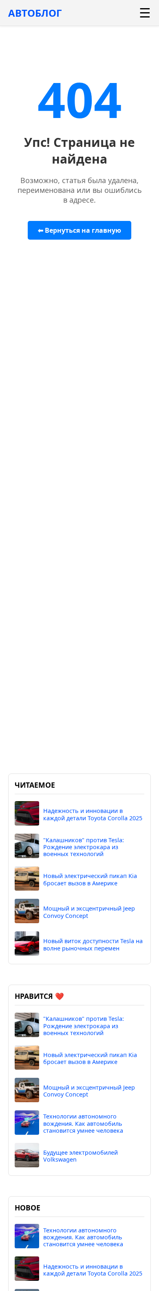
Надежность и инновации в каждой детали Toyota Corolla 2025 (92, 814)
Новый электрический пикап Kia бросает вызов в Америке (90, 879)
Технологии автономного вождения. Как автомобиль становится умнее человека (83, 1123)
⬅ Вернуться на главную (79, 230)
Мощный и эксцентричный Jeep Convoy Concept (89, 912)
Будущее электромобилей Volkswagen (80, 1156)
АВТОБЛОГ (35, 13)
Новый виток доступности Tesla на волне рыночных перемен (93, 944)
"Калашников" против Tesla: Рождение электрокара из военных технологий (83, 847)
